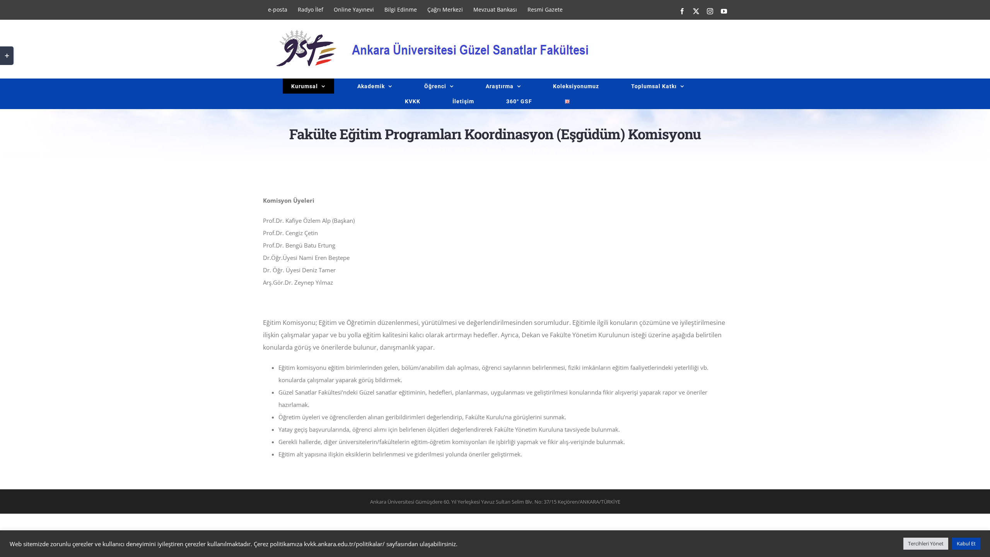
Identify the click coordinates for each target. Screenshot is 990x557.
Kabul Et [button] (966, 543)
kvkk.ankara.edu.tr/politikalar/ (344, 544)
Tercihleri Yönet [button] (926, 543)
